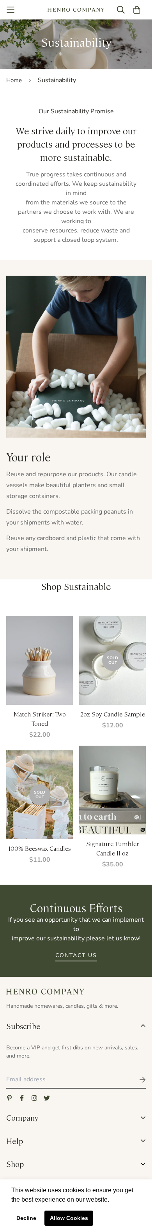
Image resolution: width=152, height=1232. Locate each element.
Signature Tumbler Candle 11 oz (112, 848)
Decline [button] (26, 1218)
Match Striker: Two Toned (40, 718)
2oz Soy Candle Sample (112, 714)
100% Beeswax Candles (40, 848)
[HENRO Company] (76, 10)
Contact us (76, 955)
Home (14, 80)
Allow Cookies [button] (69, 1218)
